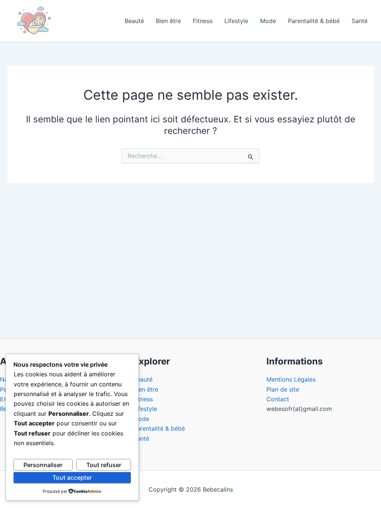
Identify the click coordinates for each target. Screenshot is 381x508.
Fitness (202, 21)
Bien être (168, 21)
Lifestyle (236, 21)
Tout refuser (103, 465)
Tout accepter (72, 477)
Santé (360, 21)
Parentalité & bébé (314, 21)
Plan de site (282, 389)
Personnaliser (43, 465)
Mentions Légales (291, 379)
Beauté (134, 21)
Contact (277, 399)
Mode (268, 21)
